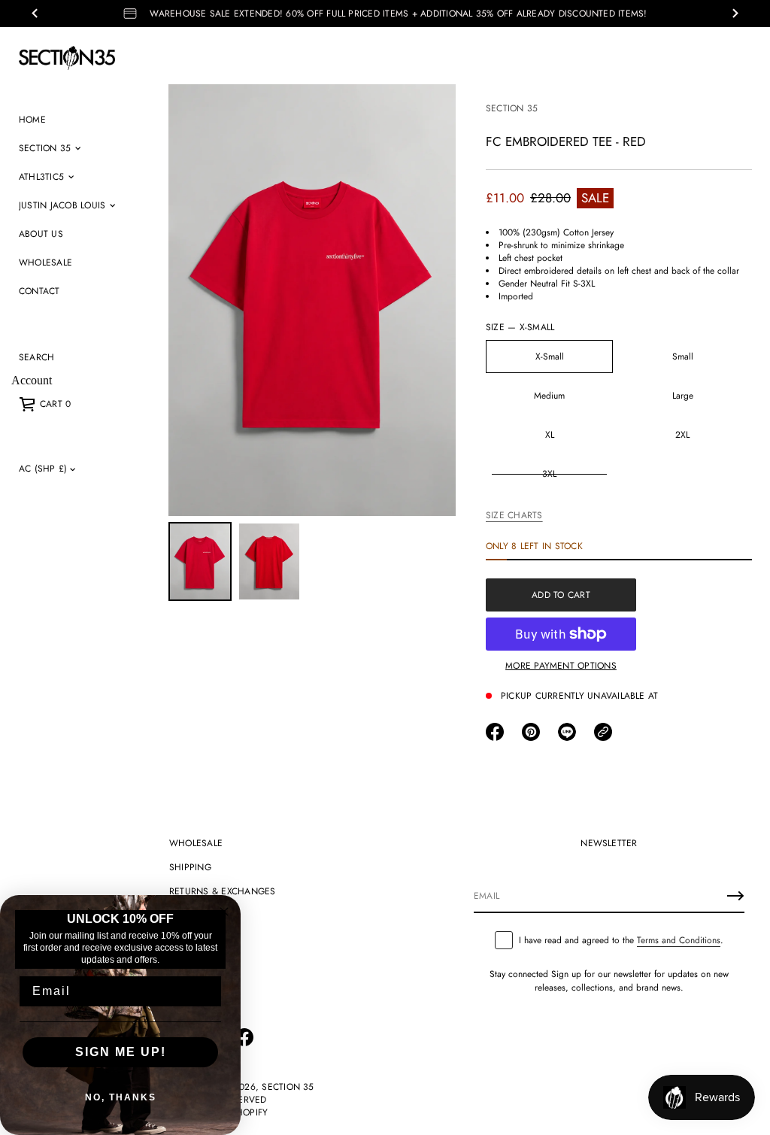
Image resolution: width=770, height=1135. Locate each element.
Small (682, 356)
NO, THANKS (120, 1097)
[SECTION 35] (67, 58)
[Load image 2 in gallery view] (269, 561)
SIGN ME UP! (120, 1051)
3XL (549, 474)
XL (549, 435)
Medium (549, 395)
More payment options (561, 666)
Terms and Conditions (678, 940)
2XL (682, 435)
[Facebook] (244, 1037)
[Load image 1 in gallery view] (200, 561)
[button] (36, 357)
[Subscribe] (735, 896)
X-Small (549, 356)
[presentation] (312, 300)
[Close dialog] (224, 912)
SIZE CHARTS (514, 515)
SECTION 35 (512, 108)
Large (682, 395)
